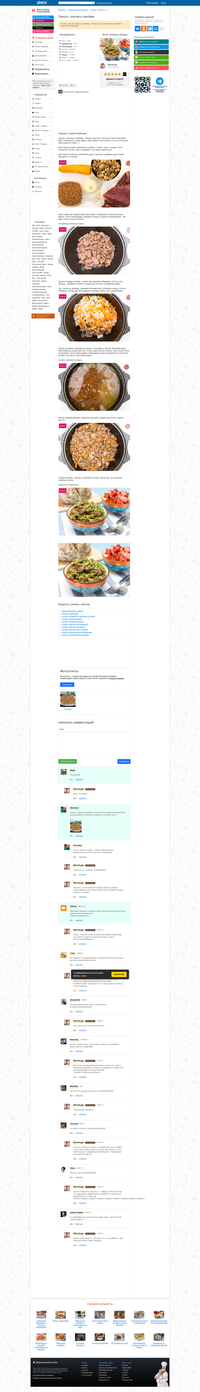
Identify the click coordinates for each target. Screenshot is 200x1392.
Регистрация (152, 3)
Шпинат (34, 309)
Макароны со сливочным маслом (159, 1344)
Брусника (35, 228)
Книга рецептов (42, 17)
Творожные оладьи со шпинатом (139, 1322)
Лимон (34, 261)
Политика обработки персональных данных (47, 1378)
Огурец (42, 267)
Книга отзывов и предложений (43, 10)
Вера (72, 770)
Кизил (38, 258)
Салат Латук (36, 281)
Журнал (39, 28)
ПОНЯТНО (119, 974)
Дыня (34, 236)
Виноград (48, 228)
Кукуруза (50, 258)
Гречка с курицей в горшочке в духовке (78, 616)
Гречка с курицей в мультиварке (75, 635)
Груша (44, 233)
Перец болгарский (38, 270)
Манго (44, 264)
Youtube (125, 1372)
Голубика (35, 231)
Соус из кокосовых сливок (100, 1322)
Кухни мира (102, 1372)
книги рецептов (82, 92)
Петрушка (35, 275)
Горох (41, 231)
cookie (83, 976)
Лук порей (41, 261)
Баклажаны (45, 225)
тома (72, 953)
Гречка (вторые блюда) (78, 10)
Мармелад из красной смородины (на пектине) (41, 1346)
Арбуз (38, 225)
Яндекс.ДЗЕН (126, 1368)
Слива (49, 286)
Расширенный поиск (104, 3)
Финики (34, 306)
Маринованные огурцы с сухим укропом (119, 1323)
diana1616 (75, 1000)
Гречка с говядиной (70, 614)
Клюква (43, 258)
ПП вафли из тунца (119, 1343)
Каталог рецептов (105, 1365)
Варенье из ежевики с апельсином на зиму (80, 1324)
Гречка (64, 55)
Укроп (48, 297)
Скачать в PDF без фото (148, 62)
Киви (33, 258)
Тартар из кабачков (100, 1343)
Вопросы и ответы (105, 1377)
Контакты (85, 1370)
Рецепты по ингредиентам (107, 1368)
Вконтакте (125, 1377)
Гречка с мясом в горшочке (73, 627)
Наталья (68, 709)
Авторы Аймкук (42, 31)
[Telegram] (149, 28)
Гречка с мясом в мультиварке (75, 624)
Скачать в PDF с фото (147, 57)
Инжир (47, 239)
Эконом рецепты (42, 69)
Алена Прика (76, 1212)
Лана (72, 1168)
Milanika (74, 1086)
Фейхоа (46, 303)
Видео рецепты (41, 74)
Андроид (36, 87)
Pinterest (125, 1365)
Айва (33, 225)
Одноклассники (127, 1380)
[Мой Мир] (155, 28)
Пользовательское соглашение (43, 1375)
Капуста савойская (38, 256)
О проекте (85, 1365)
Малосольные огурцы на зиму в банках (139, 1345)
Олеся (73, 906)
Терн (47, 295)
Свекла (43, 281)
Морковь (50, 264)
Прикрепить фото (68, 761)
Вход (163, 3)
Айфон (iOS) (46, 85)
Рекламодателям (87, 1372)
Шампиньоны (67, 43)
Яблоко (40, 309)
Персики (46, 272)
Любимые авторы (43, 24)
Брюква (41, 228)
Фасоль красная (37, 303)
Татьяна (74, 1124)
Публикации (103, 1375)
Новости (84, 1368)
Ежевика (39, 236)
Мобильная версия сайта (46, 1362)
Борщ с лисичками (61, 1321)
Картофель (49, 256)
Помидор (43, 275)
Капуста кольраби (38, 250)
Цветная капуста (43, 306)
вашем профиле (117, 678)
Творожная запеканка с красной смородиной (41, 1324)
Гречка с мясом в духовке (73, 622)
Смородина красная (38, 289)
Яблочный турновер (60, 1344)
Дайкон (49, 233)
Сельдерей (35, 283)
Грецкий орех (36, 233)
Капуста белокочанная (39, 242)
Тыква (43, 297)
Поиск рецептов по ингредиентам (43, 316)
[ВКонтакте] (137, 28)
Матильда (112, 65)
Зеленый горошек (38, 239)
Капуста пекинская (38, 253)
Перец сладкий (37, 272)
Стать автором (87, 1375)
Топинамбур (36, 297)
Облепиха (35, 267)
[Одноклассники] (143, 28)
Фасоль (34, 300)
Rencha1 (74, 1039)
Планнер (40, 21)
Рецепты (62, 10)
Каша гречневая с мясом (72, 611)
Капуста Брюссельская (39, 247)
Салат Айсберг (41, 278)
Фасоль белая (42, 300)
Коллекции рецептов (106, 1370)
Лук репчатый (36, 264)
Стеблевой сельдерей (39, 292)
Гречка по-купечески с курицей (75, 630)
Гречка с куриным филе (72, 619)
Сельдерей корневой (39, 286)
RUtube (124, 1375)
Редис (49, 275)
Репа (33, 278)
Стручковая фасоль (38, 295)
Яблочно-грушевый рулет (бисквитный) (159, 1322)
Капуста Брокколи (38, 245)
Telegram (125, 1370)
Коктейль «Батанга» (80, 1344)
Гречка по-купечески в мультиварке (77, 632)
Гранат (46, 231)
